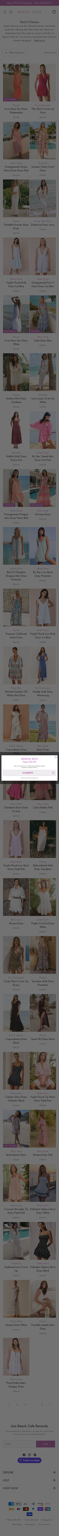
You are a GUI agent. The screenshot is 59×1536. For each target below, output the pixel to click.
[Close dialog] (55, 757)
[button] (29, 773)
